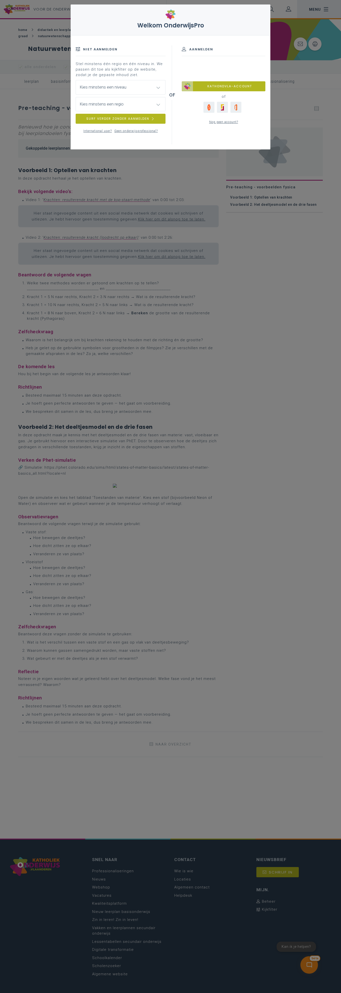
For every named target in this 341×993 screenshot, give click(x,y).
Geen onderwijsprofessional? (136, 131)
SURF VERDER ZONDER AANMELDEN (117, 118)
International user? (97, 131)
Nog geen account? (223, 122)
